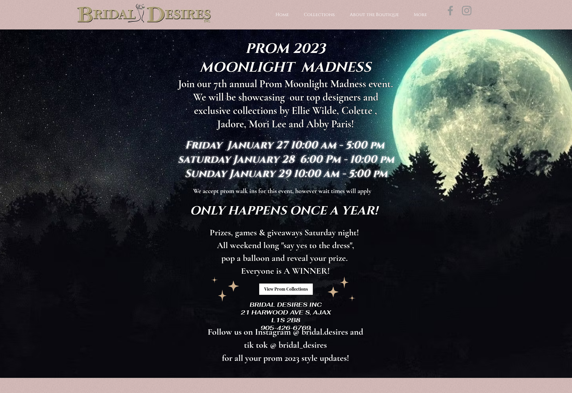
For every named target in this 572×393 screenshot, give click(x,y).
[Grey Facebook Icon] (450, 10)
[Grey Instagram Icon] (466, 10)
